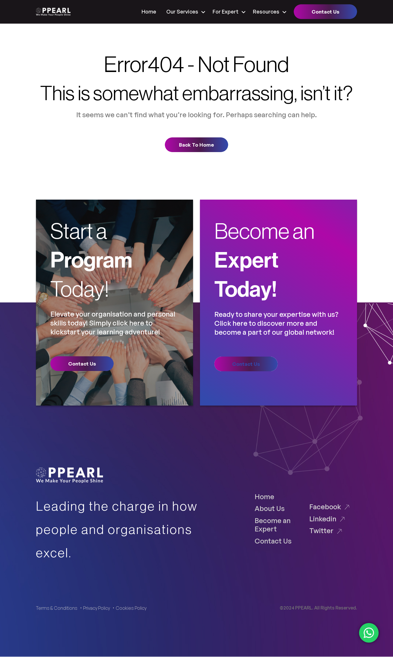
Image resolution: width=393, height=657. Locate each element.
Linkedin (322, 518)
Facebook (325, 506)
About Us (270, 508)
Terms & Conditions (56, 608)
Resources (266, 11)
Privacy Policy (96, 608)
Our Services (182, 11)
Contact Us (273, 541)
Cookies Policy (131, 608)
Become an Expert (273, 524)
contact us (82, 364)
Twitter (321, 530)
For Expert (226, 11)
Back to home (196, 145)
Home (149, 11)
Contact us (325, 12)
